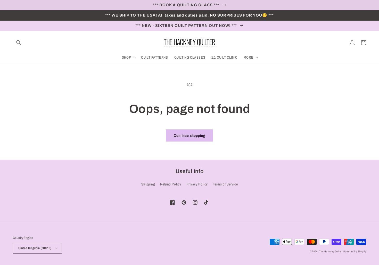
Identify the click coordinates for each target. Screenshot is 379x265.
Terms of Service (225, 184)
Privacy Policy (197, 184)
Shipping (148, 184)
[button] (18, 42)
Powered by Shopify (354, 251)
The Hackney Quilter (330, 251)
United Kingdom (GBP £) (35, 248)
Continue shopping (189, 135)
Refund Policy (170, 184)
